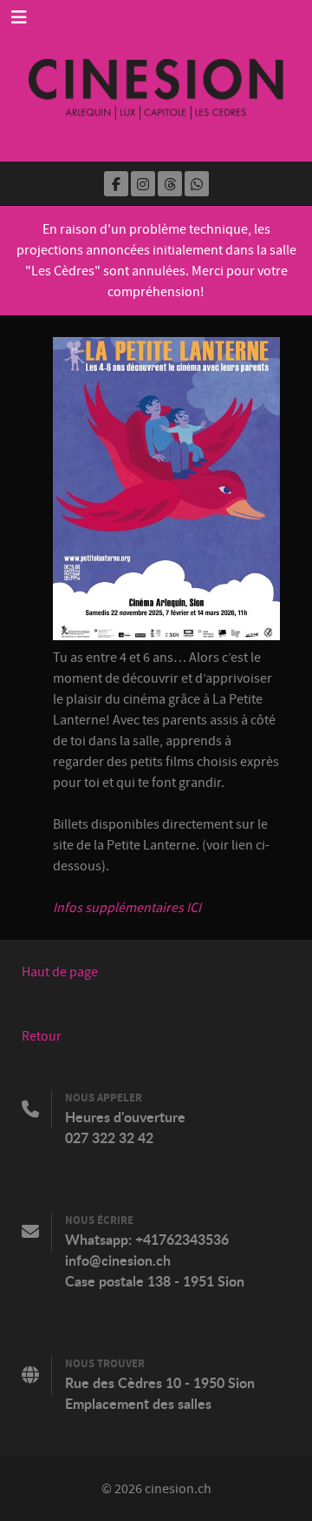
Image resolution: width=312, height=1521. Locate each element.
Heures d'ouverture (125, 1117)
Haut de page (60, 972)
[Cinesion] (156, 81)
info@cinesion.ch (118, 1260)
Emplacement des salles (138, 1404)
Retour (42, 1036)
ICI (193, 908)
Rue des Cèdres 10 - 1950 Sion (160, 1383)
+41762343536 (182, 1239)
